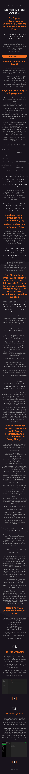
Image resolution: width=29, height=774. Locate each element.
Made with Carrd (14, 769)
